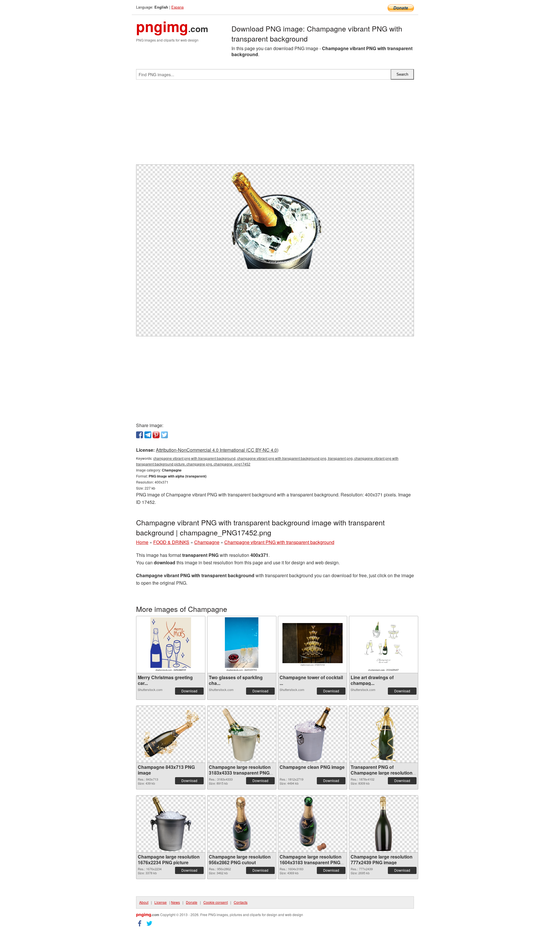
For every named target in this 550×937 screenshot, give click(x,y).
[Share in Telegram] (147, 434)
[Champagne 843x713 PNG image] (170, 734)
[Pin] (156, 434)
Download (189, 690)
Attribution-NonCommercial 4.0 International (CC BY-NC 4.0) (217, 450)
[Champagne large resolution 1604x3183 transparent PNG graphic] (312, 824)
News (175, 902)
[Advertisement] (275, 124)
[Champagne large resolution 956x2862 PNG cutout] (242, 824)
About (143, 902)
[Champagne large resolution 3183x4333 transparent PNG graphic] (242, 734)
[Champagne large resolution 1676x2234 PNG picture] (170, 824)
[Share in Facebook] (139, 434)
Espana (177, 7)
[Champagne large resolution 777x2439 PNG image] (383, 824)
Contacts (240, 902)
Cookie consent (215, 902)
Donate (191, 902)
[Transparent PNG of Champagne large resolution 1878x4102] (383, 734)
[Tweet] (164, 434)
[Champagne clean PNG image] (312, 734)
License (160, 902)
